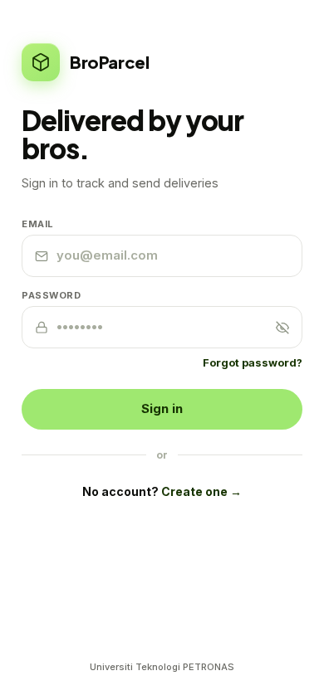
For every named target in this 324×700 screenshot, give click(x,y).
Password (51, 295)
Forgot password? (252, 362)
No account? (162, 491)
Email (38, 224)
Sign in (162, 408)
